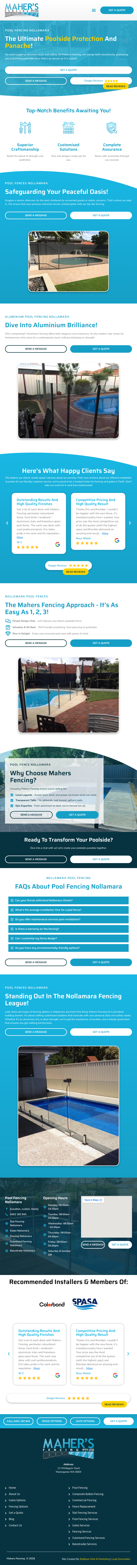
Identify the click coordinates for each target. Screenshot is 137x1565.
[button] (94, 10)
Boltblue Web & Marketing (95, 1559)
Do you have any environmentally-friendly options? (47, 948)
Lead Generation (121, 1559)
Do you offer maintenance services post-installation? (47, 919)
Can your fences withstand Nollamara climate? (44, 900)
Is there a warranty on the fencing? (37, 929)
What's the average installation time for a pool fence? (48, 910)
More (48, 533)
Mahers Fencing (16, 1558)
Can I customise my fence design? (36, 938)
